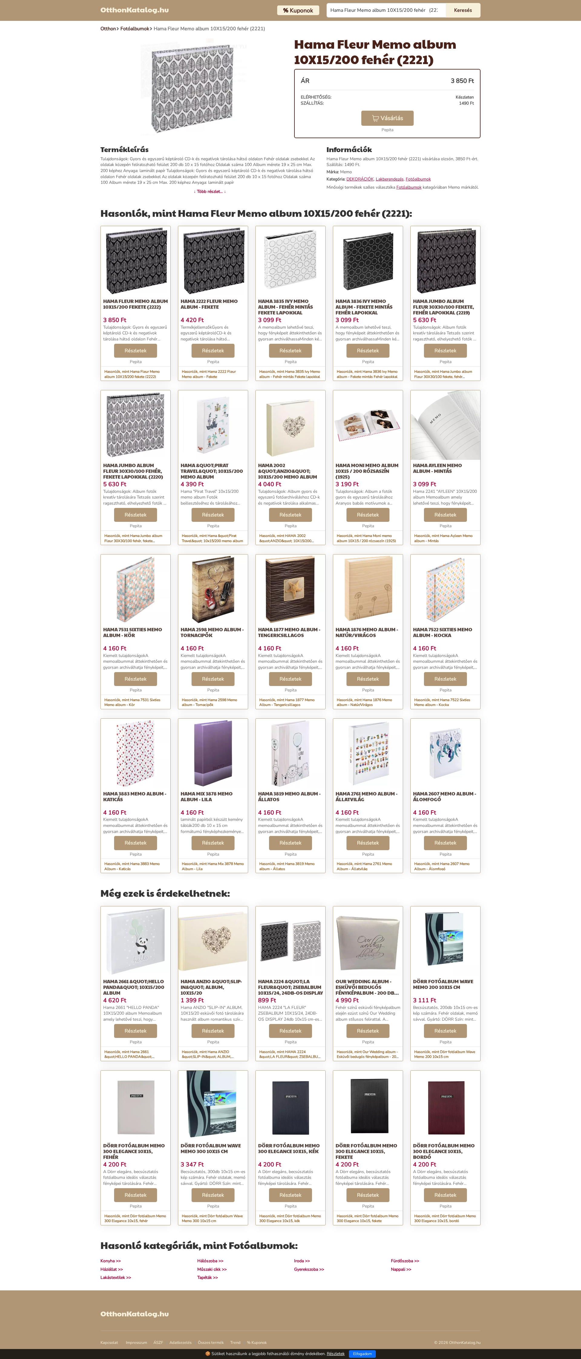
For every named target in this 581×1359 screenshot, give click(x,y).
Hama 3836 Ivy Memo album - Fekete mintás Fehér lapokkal (364, 306)
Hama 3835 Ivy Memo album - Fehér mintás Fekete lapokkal (285, 306)
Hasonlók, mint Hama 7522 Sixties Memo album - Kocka (442, 702)
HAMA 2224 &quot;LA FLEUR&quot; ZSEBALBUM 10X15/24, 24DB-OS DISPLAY (290, 987)
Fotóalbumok (418, 179)
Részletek (135, 350)
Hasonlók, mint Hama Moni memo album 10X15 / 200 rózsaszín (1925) (366, 538)
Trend (235, 1342)
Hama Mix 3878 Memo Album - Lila (207, 796)
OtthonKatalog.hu (134, 9)
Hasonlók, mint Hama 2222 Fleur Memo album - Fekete (209, 374)
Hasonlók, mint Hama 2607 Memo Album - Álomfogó (442, 866)
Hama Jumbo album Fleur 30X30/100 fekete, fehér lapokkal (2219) (443, 306)
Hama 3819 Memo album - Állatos (289, 796)
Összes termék (211, 1342)
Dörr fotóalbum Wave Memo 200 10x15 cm (443, 984)
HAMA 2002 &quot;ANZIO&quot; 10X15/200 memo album (287, 471)
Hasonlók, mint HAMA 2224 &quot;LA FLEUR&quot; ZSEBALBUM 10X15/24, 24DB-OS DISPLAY (290, 1057)
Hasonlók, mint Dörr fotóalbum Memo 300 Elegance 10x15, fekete (368, 1219)
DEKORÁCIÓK (360, 179)
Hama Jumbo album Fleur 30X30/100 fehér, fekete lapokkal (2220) (133, 471)
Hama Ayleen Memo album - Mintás (437, 468)
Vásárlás (392, 118)
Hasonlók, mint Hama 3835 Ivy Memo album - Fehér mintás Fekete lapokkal (289, 374)
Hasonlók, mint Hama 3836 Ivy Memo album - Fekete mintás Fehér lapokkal (367, 374)
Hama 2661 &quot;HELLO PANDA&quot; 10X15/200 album (133, 987)
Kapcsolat (109, 1342)
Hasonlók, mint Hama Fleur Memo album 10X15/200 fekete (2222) (132, 374)
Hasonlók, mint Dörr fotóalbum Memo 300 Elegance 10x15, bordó (445, 1219)
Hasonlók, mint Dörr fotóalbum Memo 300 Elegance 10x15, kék (290, 1219)
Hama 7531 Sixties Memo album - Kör (132, 632)
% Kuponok (257, 1342)
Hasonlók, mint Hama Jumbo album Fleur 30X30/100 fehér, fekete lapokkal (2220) (133, 540)
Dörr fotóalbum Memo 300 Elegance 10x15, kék (289, 1148)
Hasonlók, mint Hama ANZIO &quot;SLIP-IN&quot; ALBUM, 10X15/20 (206, 1057)
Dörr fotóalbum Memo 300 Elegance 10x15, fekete (366, 1151)
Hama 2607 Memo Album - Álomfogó (444, 796)
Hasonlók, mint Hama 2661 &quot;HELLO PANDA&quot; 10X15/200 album (128, 1057)
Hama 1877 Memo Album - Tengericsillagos (289, 632)
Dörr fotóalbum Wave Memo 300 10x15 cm (211, 1148)
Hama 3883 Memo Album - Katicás (134, 796)
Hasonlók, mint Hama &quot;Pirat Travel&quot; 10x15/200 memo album (212, 538)
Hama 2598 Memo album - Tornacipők (212, 632)
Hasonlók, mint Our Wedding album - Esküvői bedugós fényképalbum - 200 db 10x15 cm (367, 1057)
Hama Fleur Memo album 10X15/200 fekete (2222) (135, 303)
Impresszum (136, 1342)
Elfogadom (362, 1354)
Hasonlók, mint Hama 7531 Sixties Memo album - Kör (132, 702)
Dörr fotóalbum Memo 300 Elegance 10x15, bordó (444, 1151)
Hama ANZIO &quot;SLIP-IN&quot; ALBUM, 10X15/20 (211, 987)
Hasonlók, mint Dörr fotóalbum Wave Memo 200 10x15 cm (444, 1054)
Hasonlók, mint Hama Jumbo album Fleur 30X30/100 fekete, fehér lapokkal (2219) (443, 376)
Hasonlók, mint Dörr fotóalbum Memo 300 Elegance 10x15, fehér (135, 1219)
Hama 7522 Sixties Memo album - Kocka (442, 632)
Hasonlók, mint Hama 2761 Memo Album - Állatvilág (364, 866)
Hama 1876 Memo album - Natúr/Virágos (367, 632)
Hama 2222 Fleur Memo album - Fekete (209, 303)
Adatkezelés (180, 1342)
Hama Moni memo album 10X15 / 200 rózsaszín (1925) (367, 471)
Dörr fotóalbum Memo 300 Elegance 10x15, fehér (134, 1151)
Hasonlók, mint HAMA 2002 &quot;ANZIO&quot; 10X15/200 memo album (285, 540)
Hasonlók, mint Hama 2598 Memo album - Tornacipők (209, 702)
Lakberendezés (390, 179)
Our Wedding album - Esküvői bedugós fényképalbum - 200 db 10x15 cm (365, 990)
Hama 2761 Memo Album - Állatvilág (367, 796)
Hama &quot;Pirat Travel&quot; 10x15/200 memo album (212, 471)
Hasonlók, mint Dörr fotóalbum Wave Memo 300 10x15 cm (212, 1219)
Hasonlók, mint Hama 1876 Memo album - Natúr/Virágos (364, 702)
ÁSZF (158, 1342)
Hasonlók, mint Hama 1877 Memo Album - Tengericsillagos (287, 702)
